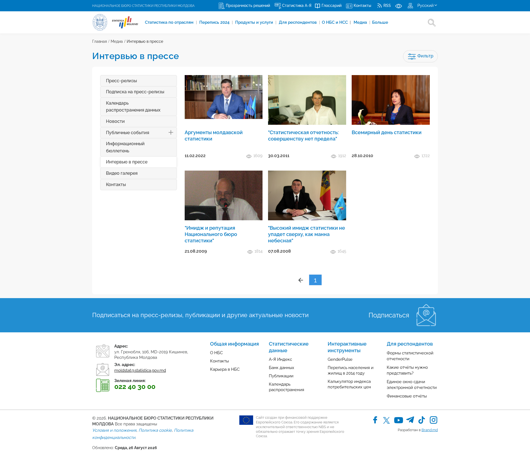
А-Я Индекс (280, 359)
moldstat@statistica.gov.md (140, 370)
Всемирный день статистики (387, 132)
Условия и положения (114, 430)
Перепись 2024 (214, 22)
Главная (99, 41)
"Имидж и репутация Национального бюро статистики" (211, 234)
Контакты (116, 184)
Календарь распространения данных (133, 106)
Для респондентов (298, 22)
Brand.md (430, 430)
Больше (380, 22)
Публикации (281, 375)
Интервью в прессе (145, 41)
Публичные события (127, 132)
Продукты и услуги (254, 22)
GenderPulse (340, 359)
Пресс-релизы (121, 80)
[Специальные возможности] (398, 5)
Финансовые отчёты (407, 396)
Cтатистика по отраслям (170, 22)
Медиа (361, 22)
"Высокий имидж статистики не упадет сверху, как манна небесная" (306, 234)
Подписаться (389, 315)
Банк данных (281, 367)
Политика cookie (155, 430)
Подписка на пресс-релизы (135, 91)
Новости (115, 121)
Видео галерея (121, 173)
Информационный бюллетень (125, 147)
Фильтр (424, 56)
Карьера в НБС (225, 369)
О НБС (216, 352)
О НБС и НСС (336, 22)
